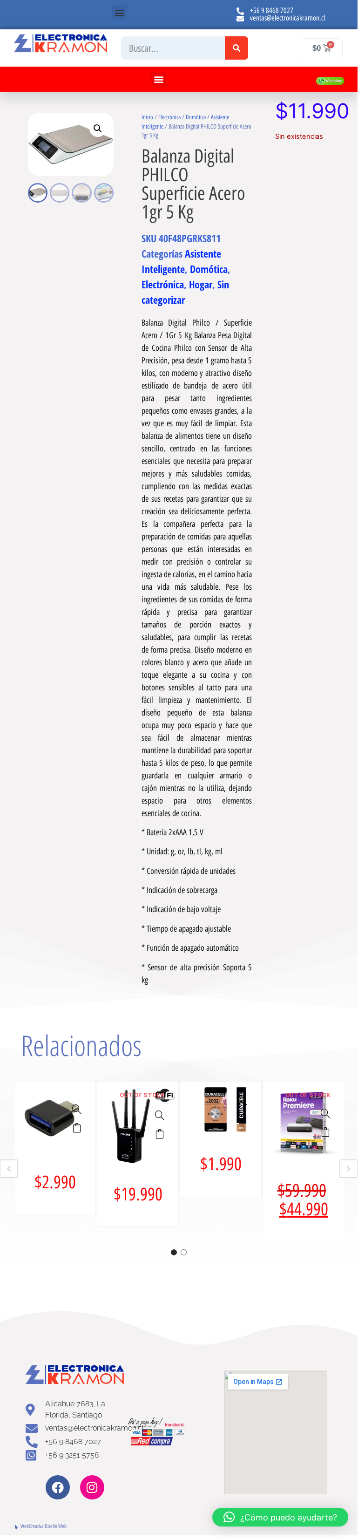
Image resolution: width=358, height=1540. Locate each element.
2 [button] (184, 1252)
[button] (119, 12)
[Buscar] (236, 48)
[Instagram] (92, 1487)
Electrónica (169, 117)
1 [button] (174, 1252)
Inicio (147, 117)
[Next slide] (348, 1168)
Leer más (160, 1134)
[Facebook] (58, 1487)
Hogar (200, 284)
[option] (55, 1147)
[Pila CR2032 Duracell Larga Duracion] (243, 1100)
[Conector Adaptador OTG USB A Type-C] (77, 1109)
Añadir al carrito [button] (77, 1128)
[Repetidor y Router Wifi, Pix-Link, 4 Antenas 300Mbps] (160, 1115)
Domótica (196, 117)
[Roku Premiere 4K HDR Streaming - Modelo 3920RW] (325, 1113)
